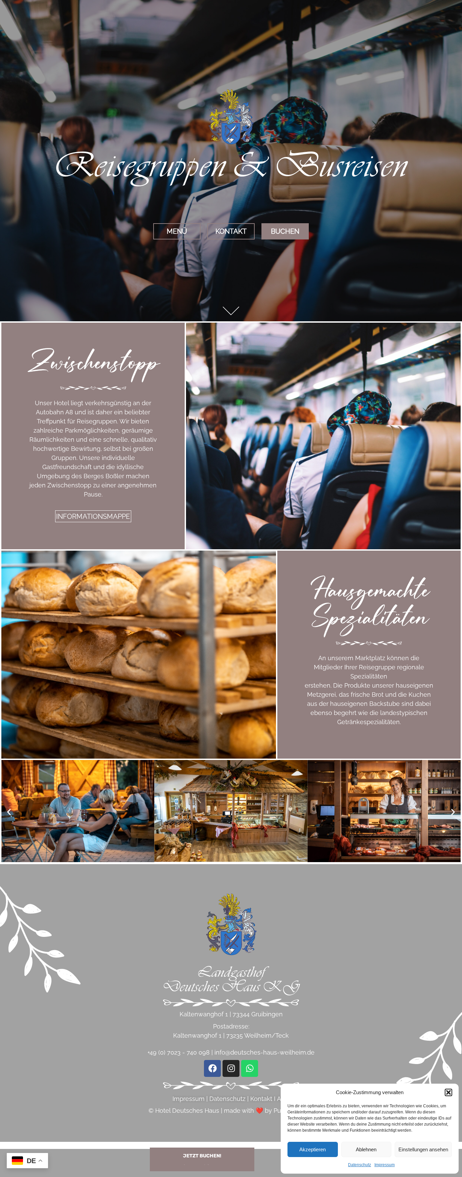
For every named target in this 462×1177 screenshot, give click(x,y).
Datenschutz (359, 1164)
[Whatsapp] (249, 1068)
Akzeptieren (312, 1149)
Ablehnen (366, 1149)
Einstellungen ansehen (423, 1149)
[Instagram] (231, 1068)
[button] (448, 1092)
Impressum (384, 1164)
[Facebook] (212, 1068)
